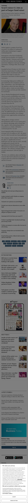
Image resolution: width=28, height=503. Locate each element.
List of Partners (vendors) (7, 493)
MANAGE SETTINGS (14, 500)
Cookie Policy (19, 479)
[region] (14, 483)
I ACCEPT (14, 496)
